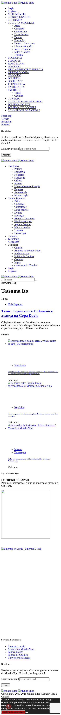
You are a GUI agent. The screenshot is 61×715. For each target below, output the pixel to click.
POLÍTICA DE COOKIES (22, 107)
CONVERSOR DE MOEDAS (24, 110)
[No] (26, 712)
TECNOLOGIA (16, 84)
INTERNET (14, 66)
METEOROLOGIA (18, 72)
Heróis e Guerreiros (24, 43)
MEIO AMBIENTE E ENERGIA (25, 69)
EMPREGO (14, 89)
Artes (17, 25)
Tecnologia (20, 452)
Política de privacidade (13, 712)
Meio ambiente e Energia (27, 186)
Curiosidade (20, 31)
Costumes (19, 28)
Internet (18, 183)
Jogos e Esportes (22, 49)
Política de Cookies (24, 256)
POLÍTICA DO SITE (19, 104)
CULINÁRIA (15, 19)
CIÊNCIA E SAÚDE (19, 17)
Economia (19, 171)
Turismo (18, 54)
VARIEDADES (16, 87)
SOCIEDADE (15, 81)
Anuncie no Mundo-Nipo (27, 250)
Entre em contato (16, 646)
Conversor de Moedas (25, 265)
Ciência (18, 180)
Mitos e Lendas (22, 52)
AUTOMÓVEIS (16, 14)
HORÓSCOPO (16, 63)
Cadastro (18, 95)
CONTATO (14, 98)
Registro (12, 11)
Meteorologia (21, 195)
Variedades (20, 365)
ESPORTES (14, 60)
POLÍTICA (14, 78)
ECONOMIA (15, 57)
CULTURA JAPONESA (21, 22)
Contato (18, 247)
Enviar (6, 685)
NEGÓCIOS (14, 75)
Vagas (17, 92)
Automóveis (20, 192)
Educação (19, 40)
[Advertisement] (30, 604)
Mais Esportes (15, 304)
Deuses (18, 37)
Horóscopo (20, 233)
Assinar (6, 155)
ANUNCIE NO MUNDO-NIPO (25, 101)
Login (11, 8)
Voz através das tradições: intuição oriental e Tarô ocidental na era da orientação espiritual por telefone (33, 373)
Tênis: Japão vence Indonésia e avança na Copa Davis (27, 313)
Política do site (21, 253)
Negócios (19, 174)
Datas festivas (21, 34)
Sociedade (19, 177)
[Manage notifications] (8, 706)
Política (18, 169)
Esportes (18, 189)
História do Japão (23, 46)
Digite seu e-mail (10, 148)
